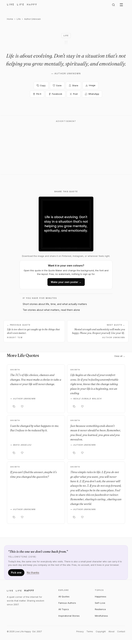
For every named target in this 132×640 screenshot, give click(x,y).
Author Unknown (67, 73)
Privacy (80, 631)
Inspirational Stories (69, 615)
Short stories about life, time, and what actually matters (55, 304)
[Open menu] (121, 5)
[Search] (113, 5)
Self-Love (100, 602)
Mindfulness (101, 615)
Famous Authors (67, 602)
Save (58, 85)
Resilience (100, 609)
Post (75, 94)
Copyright (101, 631)
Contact (121, 631)
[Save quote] (22, 406)
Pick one (16, 572)
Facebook (57, 94)
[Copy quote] (14, 406)
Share (75, 85)
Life (19, 19)
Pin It (38, 94)
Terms (89, 631)
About (111, 631)
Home (10, 19)
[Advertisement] (66, 148)
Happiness (100, 596)
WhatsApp (93, 94)
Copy (43, 85)
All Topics (63, 609)
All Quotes (63, 596)
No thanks (33, 572)
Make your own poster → (66, 282)
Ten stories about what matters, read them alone (51, 309)
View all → (119, 356)
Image (92, 85)
